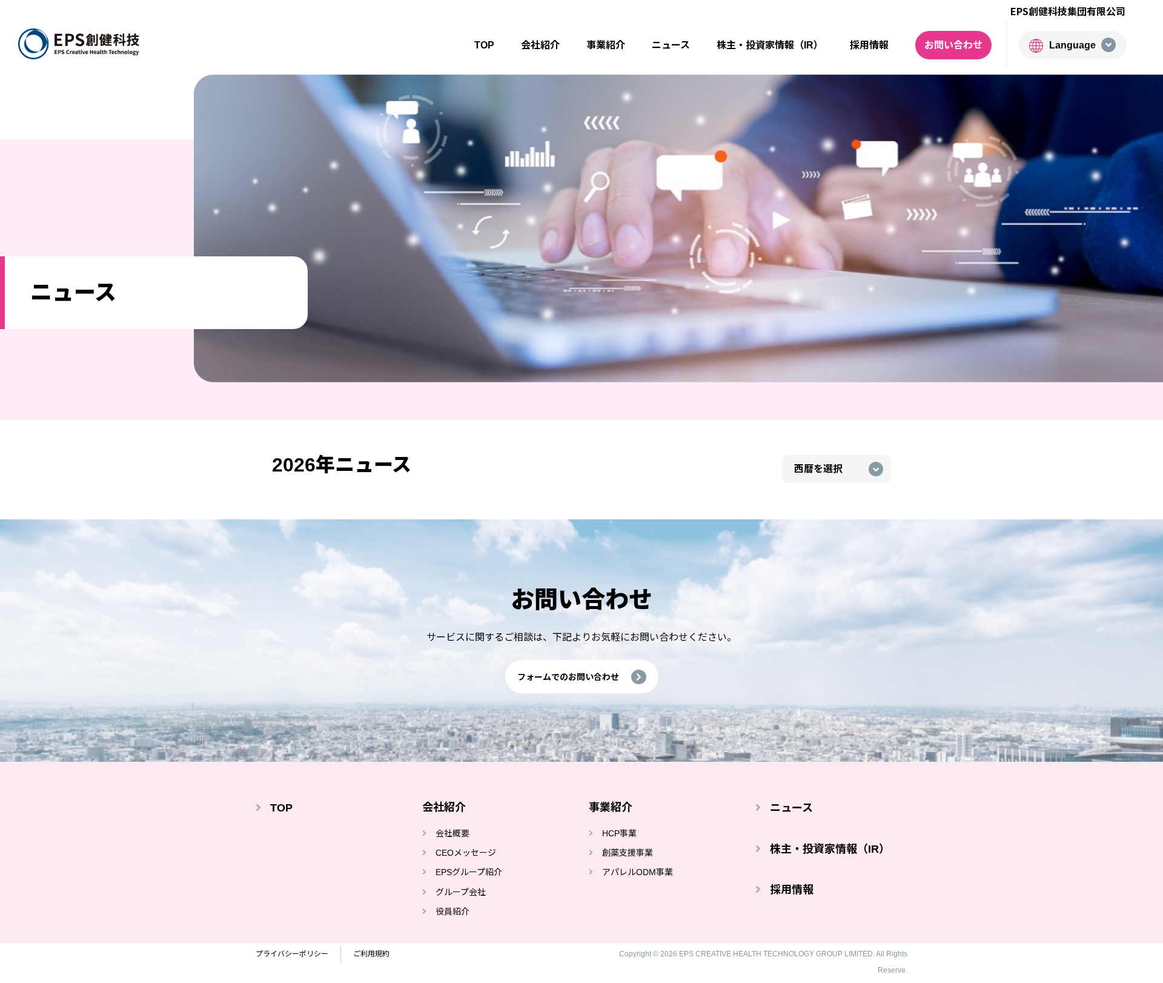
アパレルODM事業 (637, 872)
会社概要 (452, 833)
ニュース (671, 45)
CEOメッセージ (466, 853)
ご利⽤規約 (371, 954)
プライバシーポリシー (292, 954)
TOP (484, 45)
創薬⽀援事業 (627, 853)
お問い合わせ (953, 45)
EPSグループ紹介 (469, 872)
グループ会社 (461, 892)
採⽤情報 (869, 45)
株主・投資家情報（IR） (830, 849)
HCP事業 (619, 833)
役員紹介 (452, 911)
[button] (581, 676)
